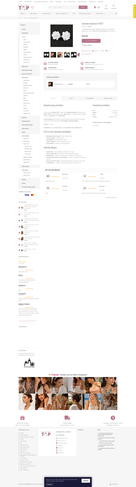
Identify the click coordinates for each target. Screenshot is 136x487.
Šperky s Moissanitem (27, 157)
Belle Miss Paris (26, 162)
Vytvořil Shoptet (114, 484)
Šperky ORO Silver (26, 159)
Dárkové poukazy (25, 166)
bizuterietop (60, 450)
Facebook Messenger (62, 443)
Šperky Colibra (26, 143)
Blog (65, 1)
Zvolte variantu (92, 40)
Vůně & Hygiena (25, 170)
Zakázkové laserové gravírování (26, 462)
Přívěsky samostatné (28, 57)
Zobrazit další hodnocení (111, 197)
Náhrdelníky (26, 47)
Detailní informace (111, 31)
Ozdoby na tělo (26, 62)
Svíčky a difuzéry (25, 128)
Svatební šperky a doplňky (27, 70)
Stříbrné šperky (25, 66)
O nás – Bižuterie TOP (24, 470)
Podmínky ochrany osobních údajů (40, 1)
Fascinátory (25, 100)
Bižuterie (24, 36)
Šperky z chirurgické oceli (27, 73)
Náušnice (25, 44)
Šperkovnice (24, 117)
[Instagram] (99, 7)
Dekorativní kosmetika (27, 85)
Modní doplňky (25, 77)
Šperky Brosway (26, 141)
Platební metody (58, 1)
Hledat (83, 7)
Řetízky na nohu (27, 59)
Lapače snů (25, 95)
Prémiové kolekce (25, 135)
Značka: (86, 54)
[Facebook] (95, 7)
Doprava (51, 1)
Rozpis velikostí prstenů (82, 1)
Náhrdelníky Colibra (28, 148)
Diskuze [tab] (71, 98)
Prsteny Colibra (28, 154)
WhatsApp (60, 445)
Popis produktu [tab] (53, 98)
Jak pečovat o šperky (24, 460)
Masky (24, 98)
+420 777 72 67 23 (62, 440)
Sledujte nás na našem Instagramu (73, 375)
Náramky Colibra (28, 151)
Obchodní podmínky (28, 1)
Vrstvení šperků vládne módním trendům (107, 441)
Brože (25, 39)
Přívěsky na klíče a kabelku (28, 93)
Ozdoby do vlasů (27, 42)
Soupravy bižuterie (27, 52)
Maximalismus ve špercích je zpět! (105, 443)
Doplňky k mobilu (26, 113)
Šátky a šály (25, 87)
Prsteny (25, 54)
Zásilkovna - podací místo (25, 453)
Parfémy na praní (26, 175)
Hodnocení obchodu (71, 1)
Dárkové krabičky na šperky (27, 124)
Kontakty (20, 1)
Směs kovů (114, 112)
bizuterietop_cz (61, 452)
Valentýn (23, 183)
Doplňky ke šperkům (26, 121)
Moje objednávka (23, 468)
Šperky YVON (25, 138)
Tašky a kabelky (26, 80)
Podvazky (25, 108)
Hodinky (23, 132)
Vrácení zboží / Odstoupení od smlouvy (28, 466)
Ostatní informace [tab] (90, 98)
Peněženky (25, 82)
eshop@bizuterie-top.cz (63, 438)
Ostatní (24, 105)
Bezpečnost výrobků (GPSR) (25, 464)
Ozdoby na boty (26, 103)
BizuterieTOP (60, 447)
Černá (114, 110)
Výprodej (24, 29)
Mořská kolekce (25, 33)
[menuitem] (23, 13)
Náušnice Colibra (28, 146)
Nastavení (49, 484)
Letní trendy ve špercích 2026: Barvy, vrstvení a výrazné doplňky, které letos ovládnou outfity (105, 434)
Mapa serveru (100, 1)
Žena (116, 114)
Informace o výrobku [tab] (108, 98)
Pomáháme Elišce (92, 1)
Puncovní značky (23, 458)
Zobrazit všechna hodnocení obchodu (27, 321)
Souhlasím (85, 480)
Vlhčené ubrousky (26, 172)
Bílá (116, 110)
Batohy (24, 90)
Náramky (25, 49)
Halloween (24, 179)
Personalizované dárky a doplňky (28, 187)
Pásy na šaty (25, 110)
